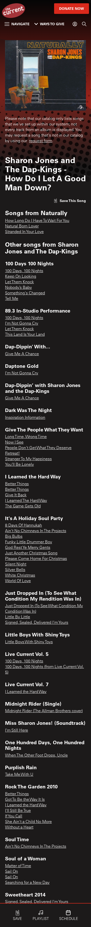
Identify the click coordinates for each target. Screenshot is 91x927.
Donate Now (71, 8)
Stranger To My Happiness (28, 459)
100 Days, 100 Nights (24, 271)
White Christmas (20, 576)
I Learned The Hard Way (26, 501)
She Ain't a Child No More (28, 822)
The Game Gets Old (23, 506)
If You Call (13, 816)
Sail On (11, 872)
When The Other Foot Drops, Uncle (36, 756)
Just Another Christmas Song (31, 553)
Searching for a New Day (27, 883)
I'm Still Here (16, 731)
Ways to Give (52, 23)
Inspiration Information (25, 418)
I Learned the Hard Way (26, 692)
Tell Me (11, 299)
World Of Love (18, 581)
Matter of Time (18, 866)
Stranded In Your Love (24, 232)
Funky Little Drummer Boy (28, 542)
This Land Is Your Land (25, 335)
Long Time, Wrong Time (26, 437)
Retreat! (12, 454)
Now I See (14, 443)
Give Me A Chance (22, 354)
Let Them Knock (19, 282)
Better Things (17, 484)
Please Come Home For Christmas (36, 559)
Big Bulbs (13, 537)
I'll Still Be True (18, 811)
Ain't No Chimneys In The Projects (35, 531)
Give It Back (16, 495)
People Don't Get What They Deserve (38, 448)
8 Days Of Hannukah (23, 526)
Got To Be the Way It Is (25, 800)
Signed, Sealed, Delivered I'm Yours (36, 623)
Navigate (20, 23)
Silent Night (15, 564)
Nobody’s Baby (18, 288)
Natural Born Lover (22, 226)
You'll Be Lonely (19, 465)
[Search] (84, 24)
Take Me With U (19, 775)
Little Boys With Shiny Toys (29, 642)
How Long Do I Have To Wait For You (37, 221)
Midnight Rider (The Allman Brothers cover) (44, 711)
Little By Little (17, 617)
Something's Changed (25, 293)
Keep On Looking (20, 277)
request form (40, 141)
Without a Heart (19, 828)
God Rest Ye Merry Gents (27, 548)
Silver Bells (15, 570)
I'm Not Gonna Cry (21, 324)
